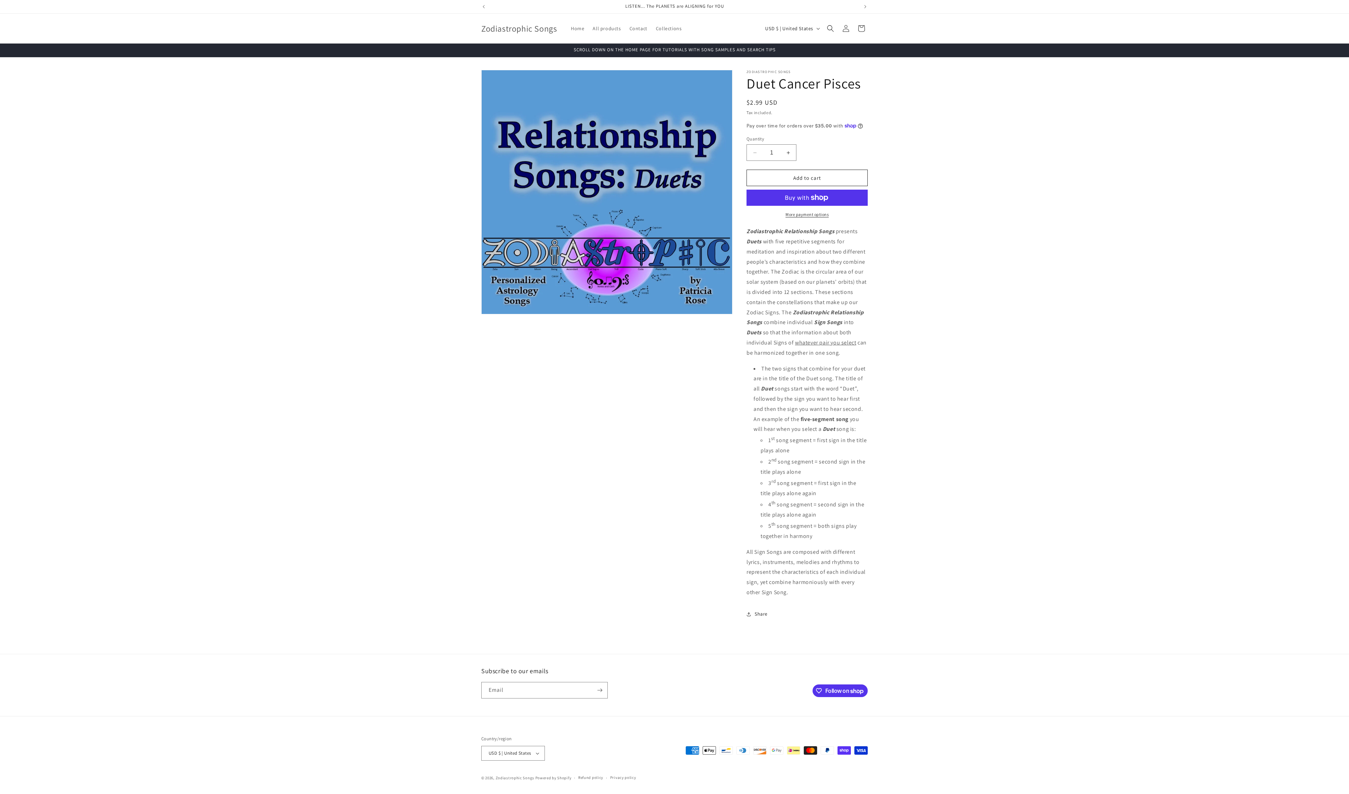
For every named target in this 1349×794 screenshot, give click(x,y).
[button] (830, 28)
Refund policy (590, 777)
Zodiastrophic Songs (515, 777)
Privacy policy (623, 777)
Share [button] (761, 614)
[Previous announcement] (483, 6)
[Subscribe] (599, 690)
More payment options (807, 214)
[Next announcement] (865, 6)
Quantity (755, 139)
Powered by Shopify (553, 777)
